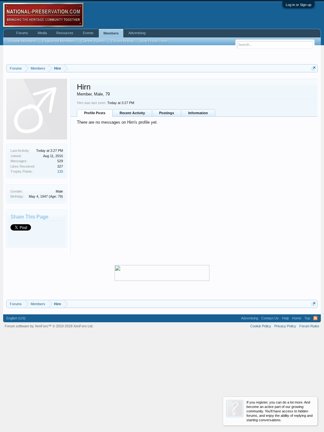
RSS (315, 318)
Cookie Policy (260, 326)
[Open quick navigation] (314, 68)
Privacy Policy (285, 326)
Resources (64, 33)
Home (296, 318)
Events (88, 33)
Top (307, 318)
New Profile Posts (154, 41)
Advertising (137, 33)
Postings (166, 113)
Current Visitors (93, 41)
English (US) (16, 318)
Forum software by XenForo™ (49, 326)
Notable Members (22, 41)
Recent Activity (132, 113)
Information (198, 113)
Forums (22, 33)
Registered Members (58, 41)
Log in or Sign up (298, 5)
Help (285, 318)
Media (42, 33)
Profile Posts (94, 113)
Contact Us (270, 318)
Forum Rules (309, 326)
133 (60, 171)
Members (111, 33)
